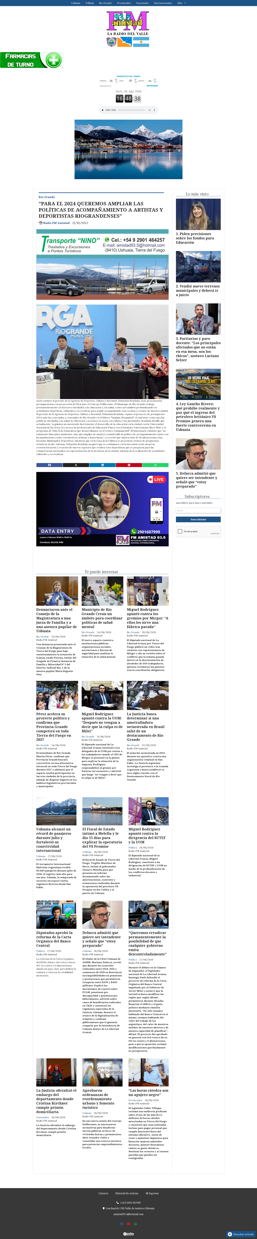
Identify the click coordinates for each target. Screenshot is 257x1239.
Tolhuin (90, 2)
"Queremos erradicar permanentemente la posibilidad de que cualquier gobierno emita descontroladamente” (147, 943)
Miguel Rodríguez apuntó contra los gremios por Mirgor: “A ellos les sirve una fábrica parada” (147, 618)
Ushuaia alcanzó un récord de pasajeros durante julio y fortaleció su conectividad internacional (53, 840)
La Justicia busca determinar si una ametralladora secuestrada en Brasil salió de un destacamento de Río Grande (145, 727)
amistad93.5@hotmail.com (128, 1214)
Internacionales (163, 2)
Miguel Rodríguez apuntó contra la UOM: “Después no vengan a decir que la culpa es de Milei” (102, 722)
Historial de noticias (126, 1193)
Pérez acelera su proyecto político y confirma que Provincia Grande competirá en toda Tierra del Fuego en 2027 (53, 727)
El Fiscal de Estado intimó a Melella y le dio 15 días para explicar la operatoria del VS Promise (102, 838)
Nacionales (142, 2)
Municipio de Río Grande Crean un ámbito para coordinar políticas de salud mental (102, 618)
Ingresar (153, 1193)
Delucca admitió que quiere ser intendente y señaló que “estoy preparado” (101, 939)
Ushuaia (75, 2)
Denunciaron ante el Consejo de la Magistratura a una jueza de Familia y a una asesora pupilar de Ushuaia (56, 620)
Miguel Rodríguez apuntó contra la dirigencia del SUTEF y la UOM (147, 835)
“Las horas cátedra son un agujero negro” (148, 1092)
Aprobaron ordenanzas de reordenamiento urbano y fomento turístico (98, 1099)
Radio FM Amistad (56, 223)
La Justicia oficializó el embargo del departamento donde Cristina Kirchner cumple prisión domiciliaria (56, 1101)
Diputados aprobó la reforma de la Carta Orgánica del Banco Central (54, 939)
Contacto (103, 1193)
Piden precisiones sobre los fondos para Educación (195, 238)
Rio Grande (105, 2)
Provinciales (124, 2)
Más (179, 2)
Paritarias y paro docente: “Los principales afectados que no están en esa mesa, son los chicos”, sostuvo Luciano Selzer (198, 349)
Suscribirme (198, 519)
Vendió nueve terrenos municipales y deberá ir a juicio (198, 290)
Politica (132, 847)
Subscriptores (197, 496)
